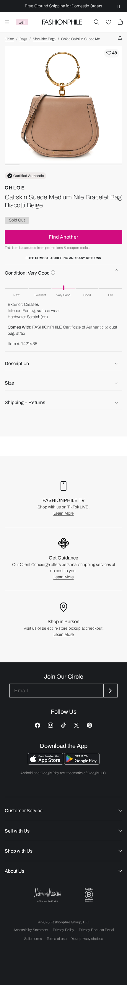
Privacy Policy (63, 930)
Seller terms (33, 939)
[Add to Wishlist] (111, 53)
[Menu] (7, 22)
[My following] (108, 22)
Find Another (63, 236)
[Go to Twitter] (76, 725)
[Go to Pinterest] (89, 725)
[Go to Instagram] (50, 725)
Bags (23, 39)
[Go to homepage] (62, 22)
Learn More (63, 513)
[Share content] (120, 38)
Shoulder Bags (44, 39)
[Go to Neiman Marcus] (47, 895)
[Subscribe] (109, 690)
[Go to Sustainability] (89, 895)
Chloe (9, 39)
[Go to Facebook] (37, 725)
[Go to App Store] (46, 763)
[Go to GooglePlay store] (82, 763)
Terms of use (56, 939)
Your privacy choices (87, 939)
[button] (96, 22)
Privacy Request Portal (96, 930)
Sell (22, 22)
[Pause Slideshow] (118, 6)
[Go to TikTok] (63, 725)
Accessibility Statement (31, 930)
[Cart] (120, 22)
